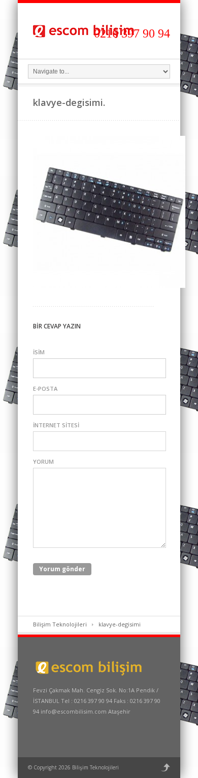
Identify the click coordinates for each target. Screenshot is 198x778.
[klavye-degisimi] (109, 285)
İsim (39, 352)
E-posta (45, 388)
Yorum (43, 461)
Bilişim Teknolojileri (60, 624)
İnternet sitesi (56, 425)
